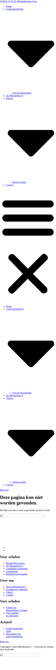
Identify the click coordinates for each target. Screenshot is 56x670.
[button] (28, 246)
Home (9, 6)
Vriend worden (19, 182)
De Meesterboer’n (14, 95)
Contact (9, 185)
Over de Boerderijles (22, 93)
